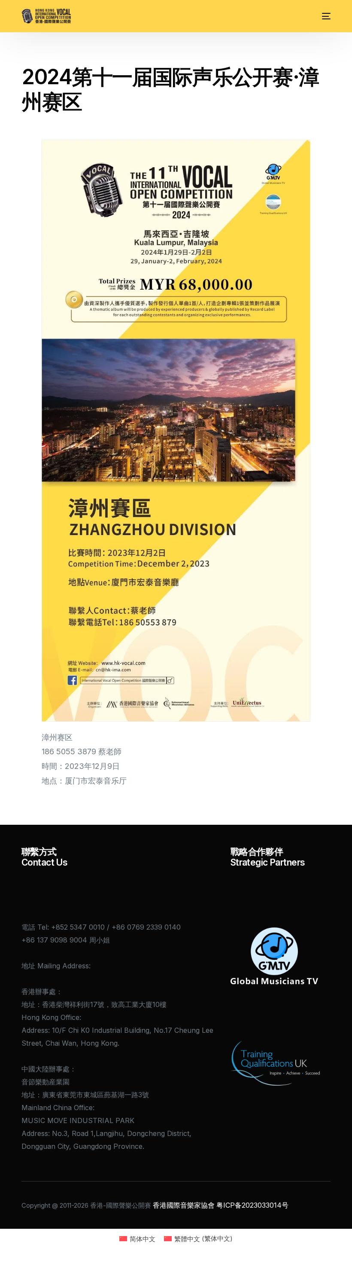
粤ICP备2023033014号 (252, 1205)
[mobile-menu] (323, 16)
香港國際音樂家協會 (184, 1205)
